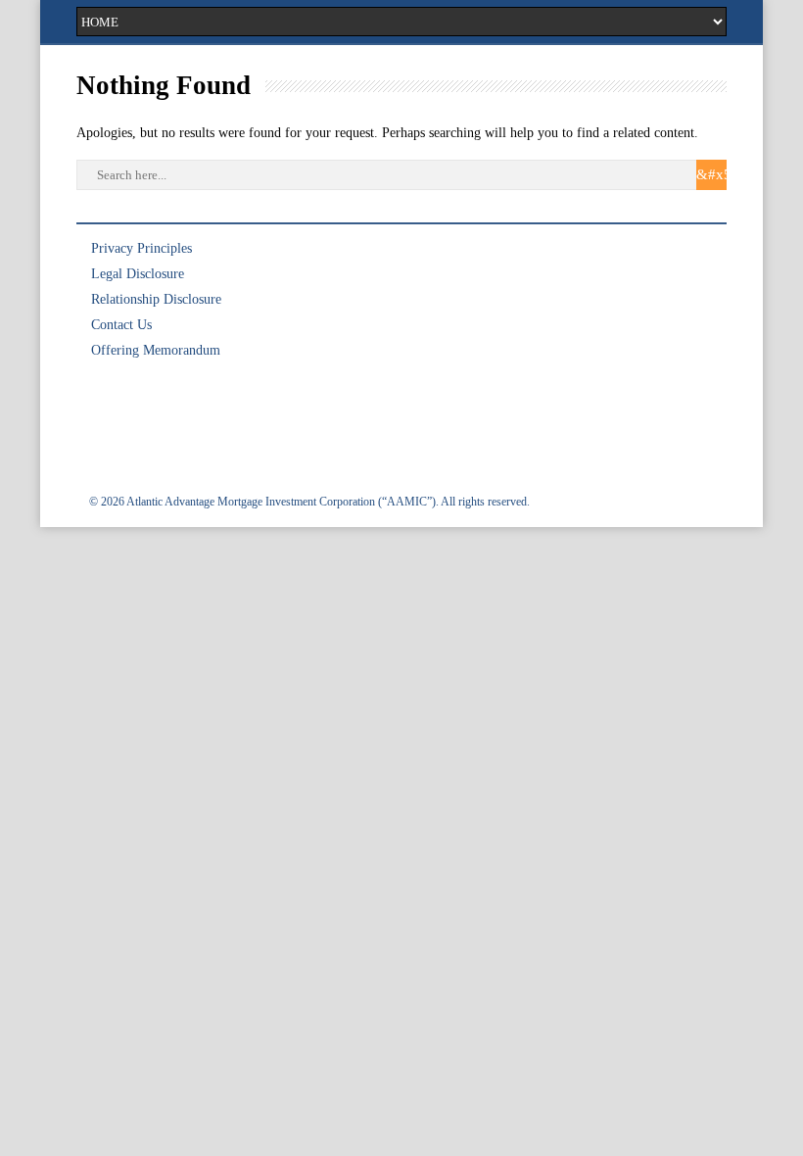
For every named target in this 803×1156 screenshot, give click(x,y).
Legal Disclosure (137, 273)
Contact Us (121, 324)
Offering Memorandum (155, 350)
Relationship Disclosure (156, 299)
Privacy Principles (141, 248)
